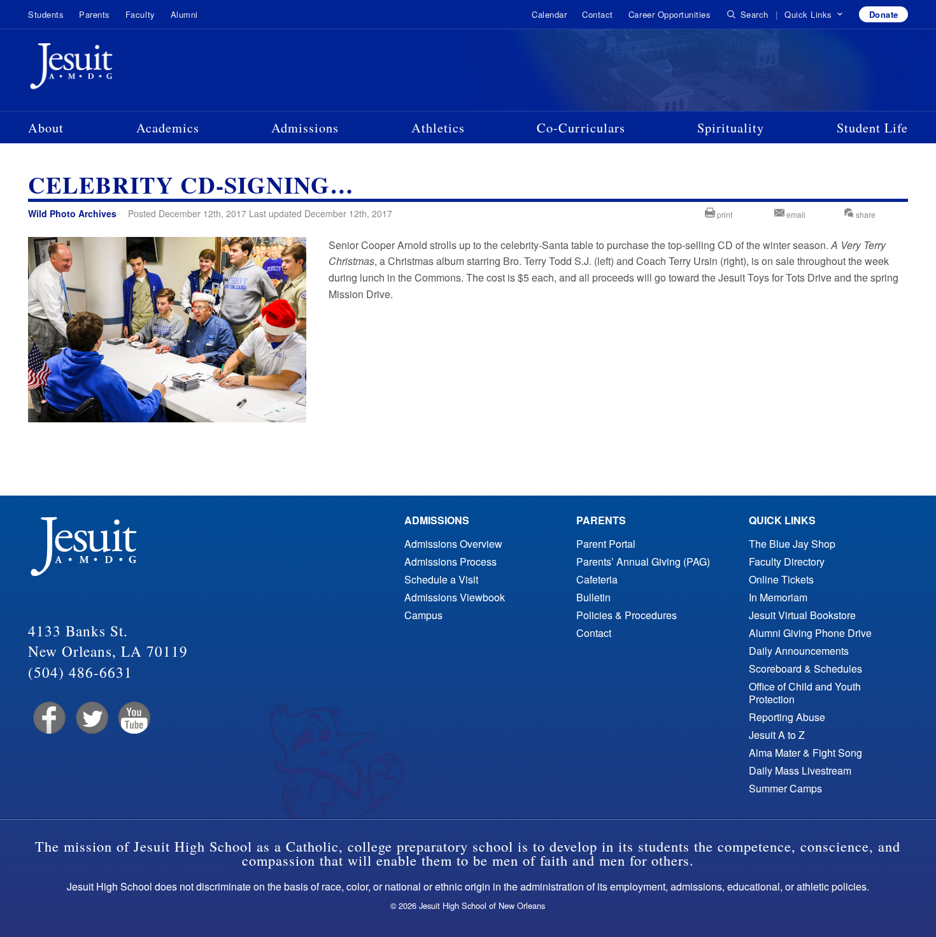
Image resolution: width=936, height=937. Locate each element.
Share (865, 214)
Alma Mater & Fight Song (805, 752)
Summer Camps (785, 788)
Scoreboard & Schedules (805, 668)
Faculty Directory (787, 561)
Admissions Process (450, 561)
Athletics (438, 127)
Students (46, 14)
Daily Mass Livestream (800, 770)
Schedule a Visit (441, 579)
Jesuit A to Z (777, 734)
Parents (94, 14)
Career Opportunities (669, 14)
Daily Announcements (799, 650)
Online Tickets (781, 579)
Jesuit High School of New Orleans (117, 69)
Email (794, 214)
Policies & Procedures (626, 615)
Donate (883, 14)
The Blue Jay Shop (792, 543)
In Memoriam (778, 597)
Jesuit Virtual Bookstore (802, 615)
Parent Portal (605, 543)
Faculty (140, 14)
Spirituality (730, 127)
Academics (167, 127)
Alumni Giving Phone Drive (810, 633)
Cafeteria (597, 579)
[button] (814, 14)
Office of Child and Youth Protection (805, 692)
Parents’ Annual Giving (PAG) (643, 561)
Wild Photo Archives (72, 213)
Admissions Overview (453, 543)
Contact (597, 14)
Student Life (872, 127)
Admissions (305, 127)
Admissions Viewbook (454, 597)
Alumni (184, 14)
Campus (423, 615)
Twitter (90, 718)
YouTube (133, 718)
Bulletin (593, 597)
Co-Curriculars (581, 127)
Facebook (48, 718)
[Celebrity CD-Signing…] (167, 418)
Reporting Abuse (787, 717)
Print (723, 214)
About (46, 127)
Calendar (549, 14)
